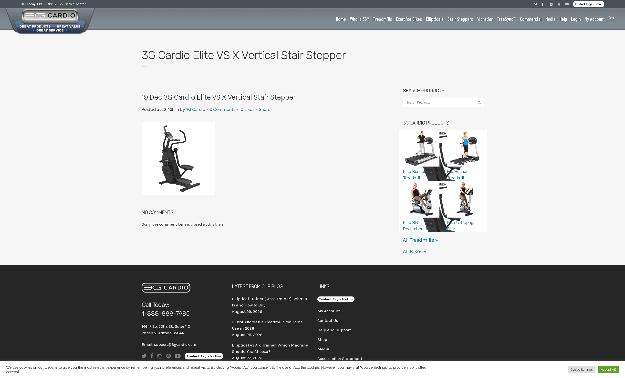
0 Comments (222, 109)
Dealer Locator (75, 4)
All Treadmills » (420, 240)
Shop (322, 339)
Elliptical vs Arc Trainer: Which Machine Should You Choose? (270, 348)
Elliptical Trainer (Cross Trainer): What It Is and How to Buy (269, 301)
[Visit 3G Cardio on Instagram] (554, 4)
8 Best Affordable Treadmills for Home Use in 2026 (267, 325)
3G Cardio (195, 109)
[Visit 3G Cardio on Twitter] (538, 4)
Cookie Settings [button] (582, 369)
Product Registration (589, 4)
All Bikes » (415, 251)
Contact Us (327, 320)
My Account (328, 310)
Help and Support (334, 329)
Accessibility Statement (339, 358)
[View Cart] (610, 19)
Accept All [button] (608, 369)
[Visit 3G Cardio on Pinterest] (561, 4)
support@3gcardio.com (175, 344)
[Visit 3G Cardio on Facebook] (546, 4)
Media (323, 348)
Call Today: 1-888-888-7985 (42, 4)
